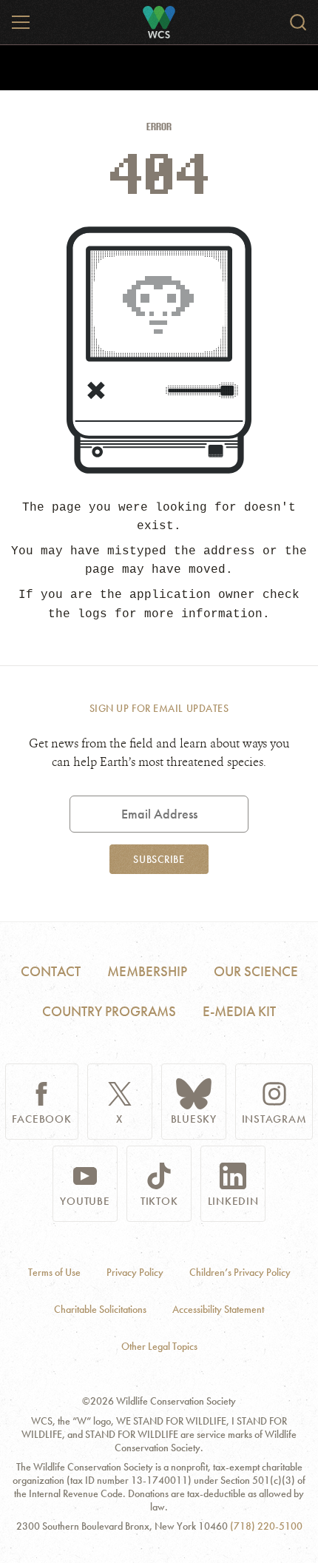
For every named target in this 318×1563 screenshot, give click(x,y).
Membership (147, 971)
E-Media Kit (239, 1011)
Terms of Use (54, 1272)
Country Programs (109, 1011)
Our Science (256, 971)
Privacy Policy (134, 1272)
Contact (51, 971)
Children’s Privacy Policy (240, 1272)
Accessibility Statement (218, 1309)
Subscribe (158, 859)
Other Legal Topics (159, 1346)
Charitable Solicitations (100, 1309)
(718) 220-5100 (266, 1526)
